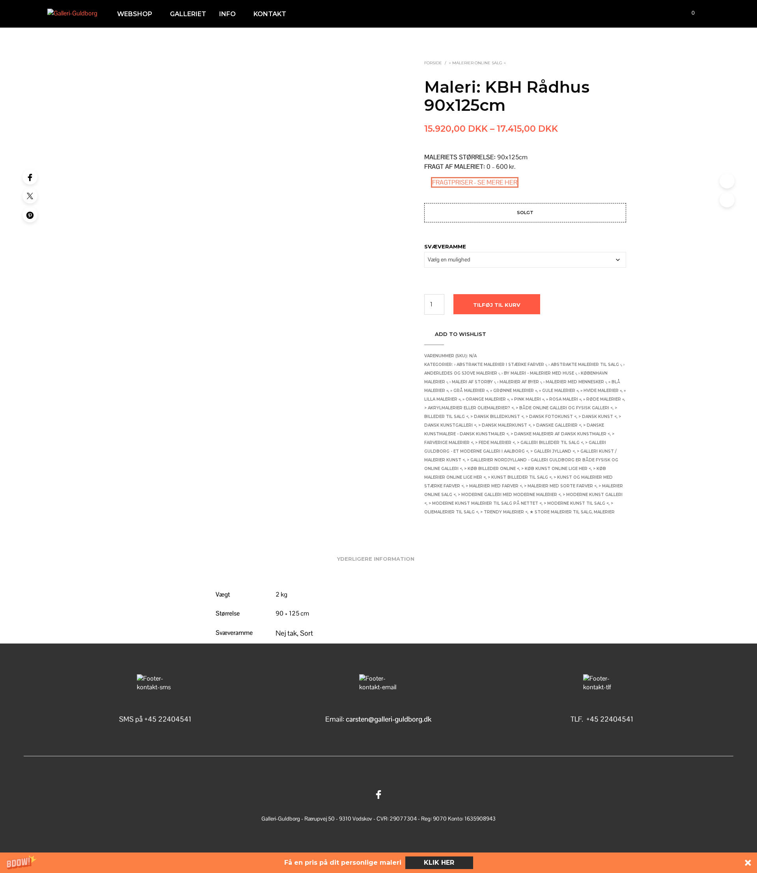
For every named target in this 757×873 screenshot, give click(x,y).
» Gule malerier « (558, 390)
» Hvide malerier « (601, 390)
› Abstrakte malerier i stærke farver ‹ (500, 364)
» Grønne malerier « (513, 390)
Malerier (604, 512)
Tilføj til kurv (496, 305)
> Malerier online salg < (477, 62)
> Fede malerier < (495, 442)
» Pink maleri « (527, 399)
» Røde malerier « (603, 399)
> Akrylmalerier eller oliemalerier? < (469, 407)
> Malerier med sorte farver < (560, 486)
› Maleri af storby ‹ (472, 381)
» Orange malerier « (485, 399)
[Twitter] (29, 195)
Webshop (134, 14)
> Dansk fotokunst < (551, 416)
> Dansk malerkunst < (504, 425)
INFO (227, 14)
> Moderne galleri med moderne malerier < (509, 494)
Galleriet (188, 14)
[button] (378, 862)
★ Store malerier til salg (561, 512)
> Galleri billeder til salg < (550, 442)
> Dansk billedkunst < (497, 416)
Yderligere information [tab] (375, 559)
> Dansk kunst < (597, 416)
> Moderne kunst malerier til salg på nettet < (485, 503)
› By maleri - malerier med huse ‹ (539, 373)
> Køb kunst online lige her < (556, 468)
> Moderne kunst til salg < (576, 503)
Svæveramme (445, 246)
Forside (433, 62)
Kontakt (270, 14)
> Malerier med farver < (494, 486)
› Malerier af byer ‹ (519, 381)
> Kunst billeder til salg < (520, 477)
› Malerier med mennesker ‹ (574, 381)
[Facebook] (29, 177)
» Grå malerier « (469, 390)
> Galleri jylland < (552, 451)
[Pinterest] (29, 214)
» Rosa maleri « (563, 399)
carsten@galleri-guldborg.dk (388, 719)
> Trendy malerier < (504, 512)
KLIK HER (439, 862)
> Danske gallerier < (557, 425)
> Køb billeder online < (491, 468)
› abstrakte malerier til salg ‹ (584, 364)
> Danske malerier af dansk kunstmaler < (560, 433)
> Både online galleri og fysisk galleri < (564, 407)
